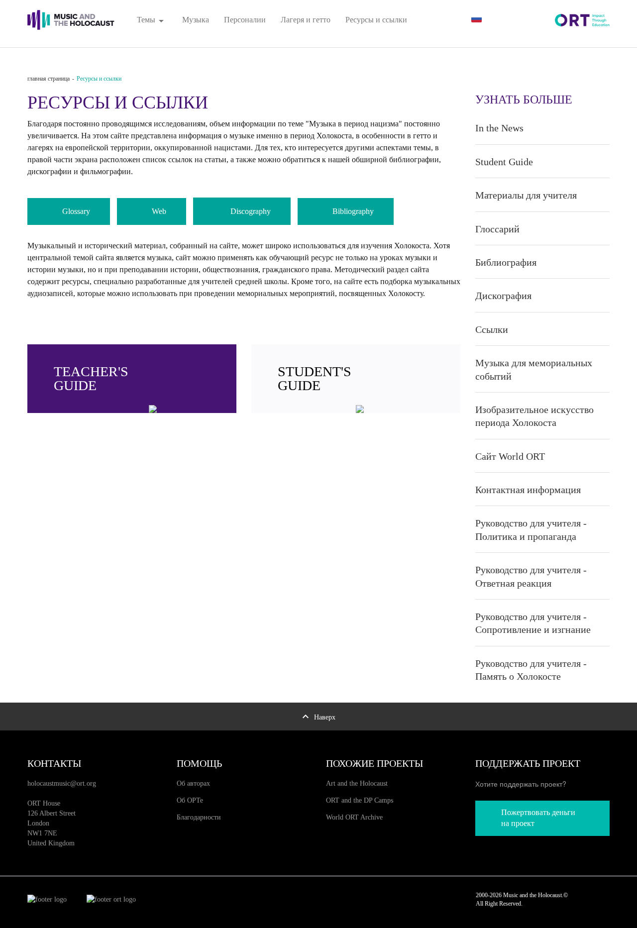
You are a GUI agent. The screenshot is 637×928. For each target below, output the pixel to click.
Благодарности (199, 817)
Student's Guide (314, 378)
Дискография (503, 295)
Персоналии (245, 19)
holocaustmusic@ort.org (61, 783)
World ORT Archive (354, 817)
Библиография (505, 262)
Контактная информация (528, 489)
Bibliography (353, 211)
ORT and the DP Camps (359, 800)
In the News (499, 127)
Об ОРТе (190, 800)
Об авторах (193, 783)
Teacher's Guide (91, 378)
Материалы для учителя (526, 195)
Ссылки (491, 329)
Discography (250, 211)
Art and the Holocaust (357, 783)
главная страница (48, 78)
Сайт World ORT (510, 456)
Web (159, 211)
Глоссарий (497, 228)
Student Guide (504, 161)
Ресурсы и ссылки (376, 19)
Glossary (76, 211)
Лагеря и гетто (305, 19)
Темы (152, 20)
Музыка (195, 19)
